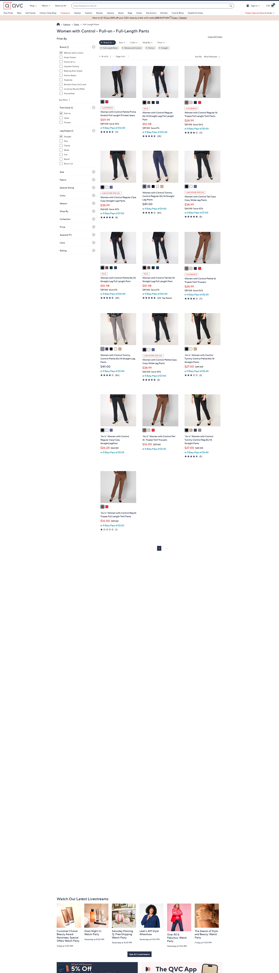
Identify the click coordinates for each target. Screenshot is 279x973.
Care (62, 242)
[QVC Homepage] (58, 24)
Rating (63, 250)
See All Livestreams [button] (139, 954)
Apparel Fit (66, 234)
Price (62, 226)
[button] (248, 6)
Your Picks (8, 13)
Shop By (64, 211)
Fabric (63, 179)
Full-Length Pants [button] (110, 48)
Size (62, 171)
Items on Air (60, 5)
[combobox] (149, 5)
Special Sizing (67, 187)
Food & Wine (178, 13)
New (19, 13)
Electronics (151, 13)
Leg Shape (66, 130)
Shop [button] (32, 5)
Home (139, 13)
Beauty (99, 13)
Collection (65, 219)
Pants (76, 24)
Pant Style (66, 107)
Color (63, 195)
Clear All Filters (215, 37)
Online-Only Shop (48, 13)
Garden (77, 13)
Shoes (121, 13)
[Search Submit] (231, 5)
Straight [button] (164, 48)
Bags (130, 13)
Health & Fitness (195, 13)
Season (63, 203)
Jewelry (110, 13)
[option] (139, 18)
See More (63, 100)
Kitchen (164, 13)
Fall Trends (30, 13)
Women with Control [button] (132, 48)
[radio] (102, 101)
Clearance (65, 13)
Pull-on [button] (151, 48)
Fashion (88, 13)
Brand (64, 47)
